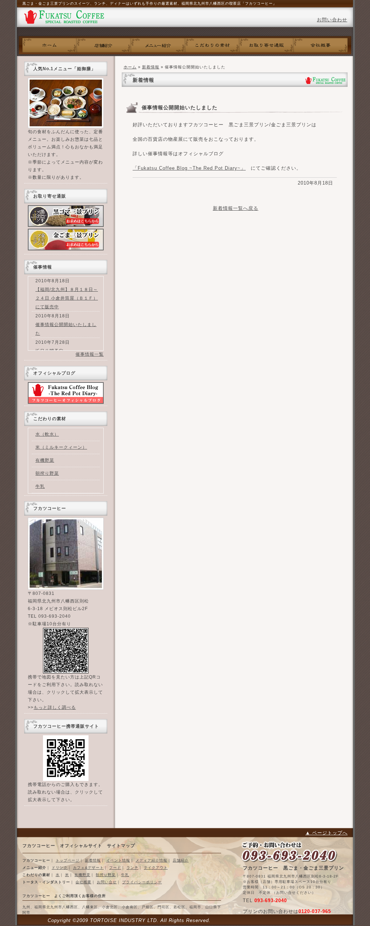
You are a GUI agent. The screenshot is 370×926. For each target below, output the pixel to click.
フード (115, 868)
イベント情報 (118, 860)
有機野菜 (44, 460)
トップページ (67, 860)
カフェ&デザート (88, 868)
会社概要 (320, 45)
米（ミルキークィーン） (61, 447)
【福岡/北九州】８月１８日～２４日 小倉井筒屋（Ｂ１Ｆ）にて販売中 (66, 298)
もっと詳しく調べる (55, 707)
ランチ (132, 868)
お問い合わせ (332, 19)
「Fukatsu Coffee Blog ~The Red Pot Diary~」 (189, 168)
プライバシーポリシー (142, 882)
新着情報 (150, 67)
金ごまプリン (66, 239)
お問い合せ (107, 882)
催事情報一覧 (90, 354)
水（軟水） (47, 434)
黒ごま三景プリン (66, 216)
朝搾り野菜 (47, 473)
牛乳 (40, 486)
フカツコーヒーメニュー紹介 (158, 45)
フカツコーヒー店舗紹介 (104, 45)
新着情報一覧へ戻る (235, 208)
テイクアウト (156, 868)
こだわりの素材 (212, 45)
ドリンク (60, 868)
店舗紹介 (181, 860)
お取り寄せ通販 (266, 45)
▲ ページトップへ (326, 833)
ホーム (49, 45)
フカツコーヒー (64, 18)
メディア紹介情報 (151, 860)
